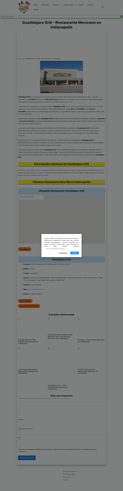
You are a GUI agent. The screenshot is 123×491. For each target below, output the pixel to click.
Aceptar (74, 253)
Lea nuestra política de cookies (55, 248)
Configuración (63, 253)
